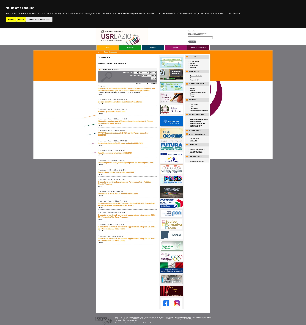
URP (191, 106)
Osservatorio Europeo (197, 161)
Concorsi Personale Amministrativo (196, 125)
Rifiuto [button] (21, 19)
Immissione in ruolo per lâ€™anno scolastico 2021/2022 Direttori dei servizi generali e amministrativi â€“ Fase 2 (126, 204)
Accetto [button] (11, 19)
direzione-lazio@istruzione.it (204, 317)
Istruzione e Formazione (198, 47)
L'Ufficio (153, 47)
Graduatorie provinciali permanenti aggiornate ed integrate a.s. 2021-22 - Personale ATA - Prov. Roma (126, 228)
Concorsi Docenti (195, 121)
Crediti (117, 322)
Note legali (130, 322)
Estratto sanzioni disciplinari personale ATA (113, 63)
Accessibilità (123, 322)
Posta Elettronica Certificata (199, 110)
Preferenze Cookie (148, 322)
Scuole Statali (194, 61)
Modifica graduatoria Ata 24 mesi (111, 111)
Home (107, 47)
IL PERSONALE (113, 52)
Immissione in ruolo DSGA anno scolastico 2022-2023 (120, 143)
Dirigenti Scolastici (196, 76)
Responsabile (138, 322)
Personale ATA (194, 80)
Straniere (193, 67)
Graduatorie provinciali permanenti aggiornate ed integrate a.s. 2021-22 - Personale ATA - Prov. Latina (126, 239)
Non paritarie (194, 65)
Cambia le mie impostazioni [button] (39, 19)
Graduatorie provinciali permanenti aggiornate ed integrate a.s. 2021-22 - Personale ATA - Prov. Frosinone (126, 216)
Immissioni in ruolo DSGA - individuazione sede (118, 194)
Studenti (192, 88)
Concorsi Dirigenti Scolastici (199, 119)
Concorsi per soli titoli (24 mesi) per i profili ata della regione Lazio (125, 163)
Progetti (175, 47)
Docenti (192, 78)
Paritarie (192, 63)
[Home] (139, 29)
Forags (192, 96)
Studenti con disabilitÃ (197, 149)
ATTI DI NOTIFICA (195, 130)
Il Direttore (130, 47)
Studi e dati (193, 140)
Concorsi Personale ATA (197, 123)
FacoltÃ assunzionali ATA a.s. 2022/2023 (115, 153)
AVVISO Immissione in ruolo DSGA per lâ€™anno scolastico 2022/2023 (123, 134)
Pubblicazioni (194, 138)
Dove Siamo (194, 104)
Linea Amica (194, 108)
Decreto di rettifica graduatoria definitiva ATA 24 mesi (120, 102)
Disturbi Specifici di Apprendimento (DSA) (197, 152)
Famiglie (192, 90)
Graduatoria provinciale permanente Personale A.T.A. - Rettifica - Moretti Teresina (125, 183)
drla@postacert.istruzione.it (183, 317)
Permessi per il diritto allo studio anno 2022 (116, 172)
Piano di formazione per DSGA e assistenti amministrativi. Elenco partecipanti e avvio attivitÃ (125, 122)
